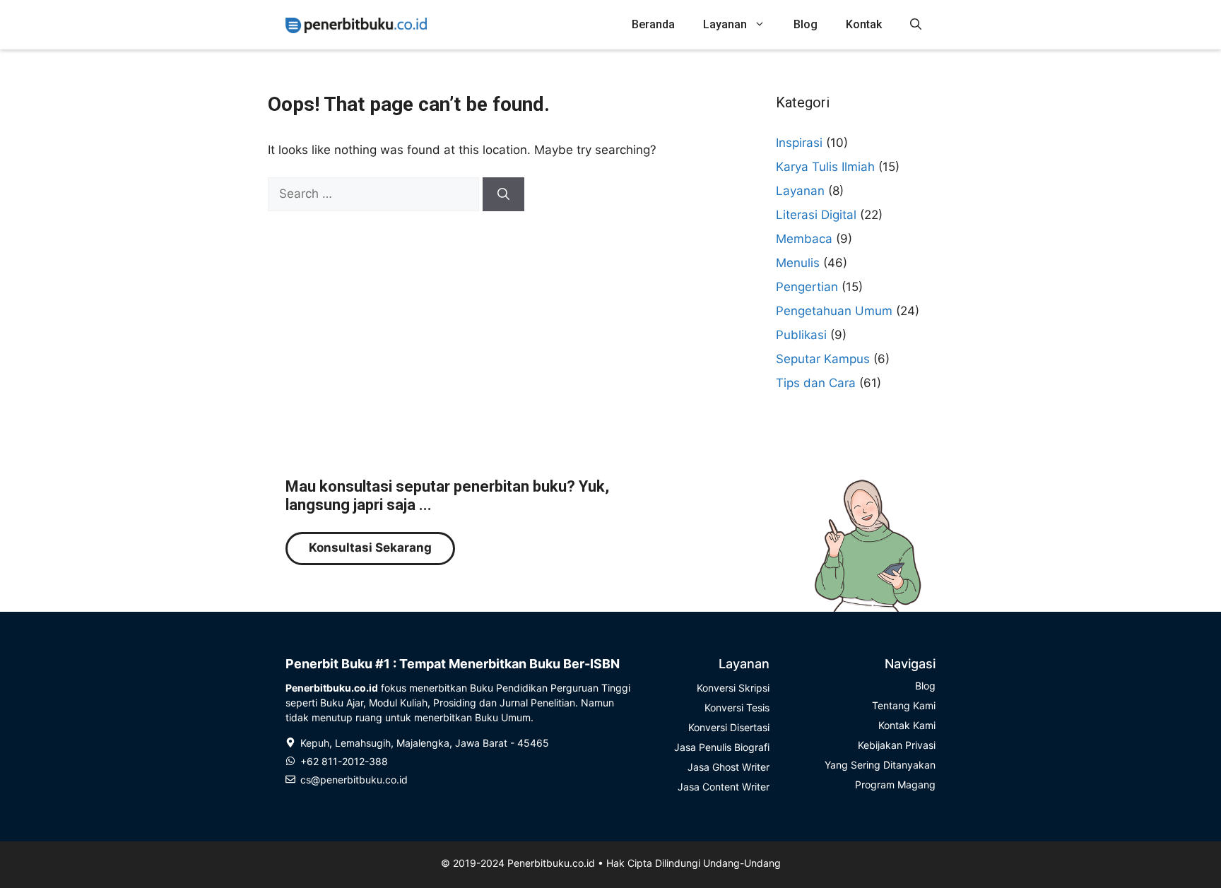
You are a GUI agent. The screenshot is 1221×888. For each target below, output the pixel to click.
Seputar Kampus (823, 359)
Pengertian (807, 287)
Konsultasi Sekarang (370, 547)
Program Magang (895, 785)
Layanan (725, 24)
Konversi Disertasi (728, 727)
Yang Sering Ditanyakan (880, 765)
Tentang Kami (904, 705)
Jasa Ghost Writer (728, 767)
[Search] (503, 194)
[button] (916, 24)
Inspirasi (799, 143)
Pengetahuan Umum (834, 311)
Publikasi (801, 335)
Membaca (804, 239)
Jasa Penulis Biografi (721, 747)
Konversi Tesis (736, 707)
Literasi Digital (816, 215)
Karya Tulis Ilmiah (825, 167)
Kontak (864, 24)
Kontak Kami (907, 725)
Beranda (653, 24)
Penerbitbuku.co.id (551, 863)
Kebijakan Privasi (897, 745)
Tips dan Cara (816, 383)
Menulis (798, 263)
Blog (806, 24)
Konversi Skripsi (733, 688)
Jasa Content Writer (723, 787)
